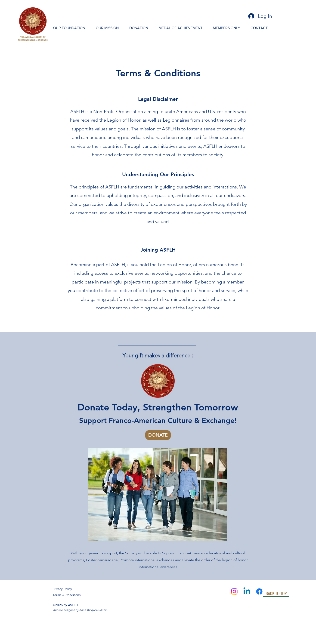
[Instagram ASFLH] (234, 591)
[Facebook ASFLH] (259, 591)
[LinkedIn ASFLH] (247, 591)
